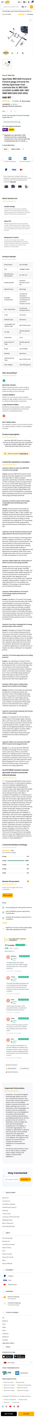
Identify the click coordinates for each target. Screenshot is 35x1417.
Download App (7, 1238)
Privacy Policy (23, 1399)
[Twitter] (15, 1407)
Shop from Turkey (9, 1390)
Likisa (4, 1327)
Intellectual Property (9, 1207)
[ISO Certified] (20, 1373)
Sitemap (5, 1210)
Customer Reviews (8, 1244)
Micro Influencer (7, 1223)
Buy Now (13, 182)
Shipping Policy (7, 1220)
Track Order (6, 1214)
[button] (20, 2)
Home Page (5, 11)
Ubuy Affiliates (7, 1263)
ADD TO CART (9, 1414)
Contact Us (6, 1201)
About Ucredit (7, 1254)
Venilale (5, 1340)
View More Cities (8, 1343)
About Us (5, 1198)
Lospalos (5, 1334)
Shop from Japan (9, 1385)
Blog (3, 1260)
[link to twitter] (23, 53)
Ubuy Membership (8, 1226)
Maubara (5, 1337)
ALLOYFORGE (6, 14)
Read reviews (9, 951)
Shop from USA (8, 1382)
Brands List (6, 1241)
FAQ (3, 1251)
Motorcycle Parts (24, 11)
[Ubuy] (7, 2)
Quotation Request (8, 1204)
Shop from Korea (9, 1388)
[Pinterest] (19, 1407)
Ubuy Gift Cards (7, 1257)
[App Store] (8, 1357)
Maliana (5, 1321)
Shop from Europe (23, 1390)
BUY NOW (26, 1414)
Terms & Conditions (10, 1399)
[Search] (31, 6)
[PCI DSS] (6, 1373)
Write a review (7, 895)
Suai (3, 1324)
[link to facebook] (17, 53)
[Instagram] (7, 1407)
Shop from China (22, 1388)
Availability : (6, 104)
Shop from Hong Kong (24, 1385)
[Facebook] (4, 1407)
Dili (3, 1318)
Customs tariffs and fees (11, 1217)
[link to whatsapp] (12, 53)
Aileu (4, 1330)
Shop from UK (20, 1382)
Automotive (14, 11)
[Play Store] (19, 1357)
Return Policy (6, 1248)
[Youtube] (11, 1407)
